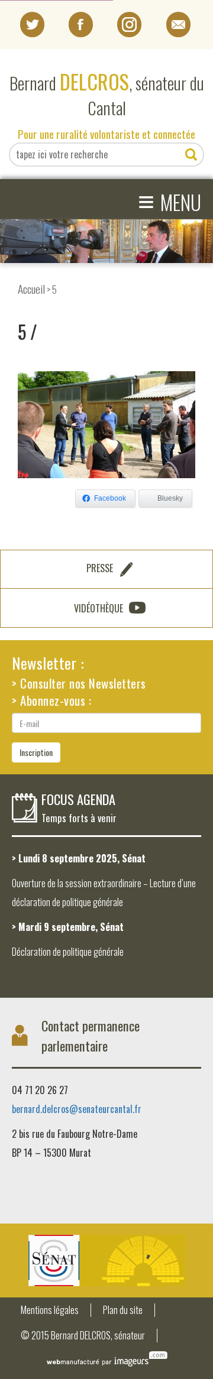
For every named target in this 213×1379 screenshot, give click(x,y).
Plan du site (123, 1310)
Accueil (31, 288)
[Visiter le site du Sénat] (106, 1260)
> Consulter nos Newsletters (79, 683)
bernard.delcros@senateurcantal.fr (76, 1109)
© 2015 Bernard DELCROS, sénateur (83, 1335)
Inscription (36, 752)
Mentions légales (50, 1310)
